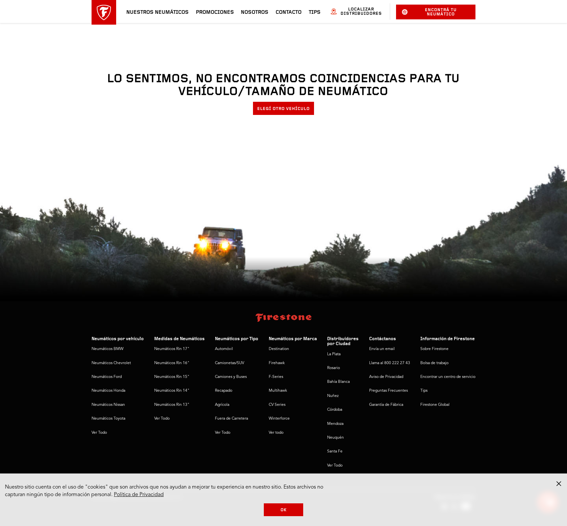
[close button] (559, 483)
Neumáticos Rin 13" (171, 405)
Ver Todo (99, 433)
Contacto (289, 12)
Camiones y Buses (231, 377)
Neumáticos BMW (107, 349)
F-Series (276, 377)
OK (284, 510)
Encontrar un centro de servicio (447, 377)
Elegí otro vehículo (283, 109)
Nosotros (254, 12)
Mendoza (335, 424)
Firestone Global (435, 405)
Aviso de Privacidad (386, 377)
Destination (279, 349)
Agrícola (222, 405)
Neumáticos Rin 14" (171, 391)
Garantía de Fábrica (386, 405)
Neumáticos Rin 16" (171, 363)
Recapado (223, 391)
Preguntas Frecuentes (388, 391)
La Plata (334, 354)
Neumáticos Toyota (108, 419)
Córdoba (334, 410)
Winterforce (279, 419)
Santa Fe (335, 451)
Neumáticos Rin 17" (171, 349)
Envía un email (382, 349)
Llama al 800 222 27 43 (389, 363)
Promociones (215, 12)
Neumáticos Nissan (108, 405)
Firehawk (277, 363)
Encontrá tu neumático (441, 12)
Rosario (333, 368)
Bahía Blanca (338, 382)
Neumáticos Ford (107, 377)
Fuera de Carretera (231, 419)
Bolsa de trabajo (434, 363)
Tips (315, 12)
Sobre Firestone (434, 349)
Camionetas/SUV (229, 363)
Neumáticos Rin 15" (171, 377)
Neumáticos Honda (108, 391)
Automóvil (224, 349)
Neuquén (335, 438)
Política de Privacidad (139, 494)
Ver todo (276, 433)
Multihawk (278, 391)
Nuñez (333, 396)
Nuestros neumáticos (157, 12)
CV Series (277, 405)
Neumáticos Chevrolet (111, 363)
